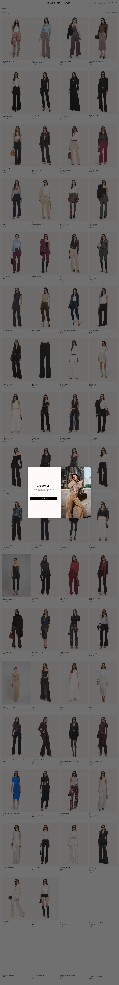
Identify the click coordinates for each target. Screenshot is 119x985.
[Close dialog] (90, 468)
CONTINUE (44, 498)
